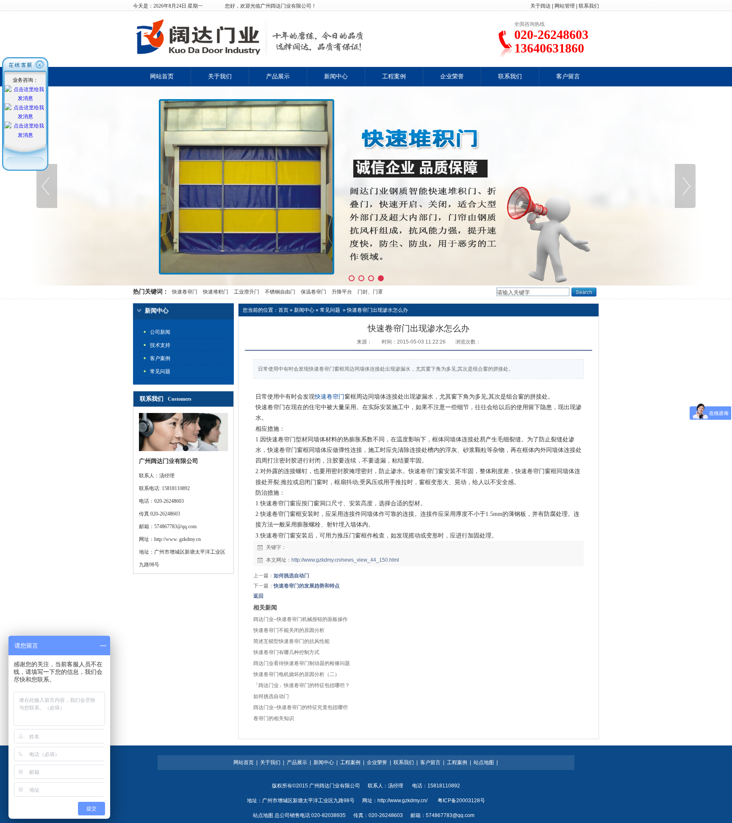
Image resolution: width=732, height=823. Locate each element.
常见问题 (330, 310)
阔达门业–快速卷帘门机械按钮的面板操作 (300, 619)
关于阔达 (540, 6)
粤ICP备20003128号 (461, 801)
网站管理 (565, 6)
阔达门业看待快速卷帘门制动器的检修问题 (301, 663)
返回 (258, 596)
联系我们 (589, 6)
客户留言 (568, 76)
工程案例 (394, 76)
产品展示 (278, 76)
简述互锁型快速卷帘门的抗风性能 (291, 641)
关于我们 (220, 76)
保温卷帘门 (313, 292)
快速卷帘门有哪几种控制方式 (286, 652)
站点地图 (484, 762)
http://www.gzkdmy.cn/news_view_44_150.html (345, 560)
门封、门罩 (370, 292)
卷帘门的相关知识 (273, 718)
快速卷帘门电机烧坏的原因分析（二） (296, 674)
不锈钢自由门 (280, 292)
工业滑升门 (246, 292)
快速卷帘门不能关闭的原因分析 (288, 630)
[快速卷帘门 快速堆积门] (366, 185)
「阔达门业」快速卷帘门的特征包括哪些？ (301, 685)
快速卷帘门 (184, 292)
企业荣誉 (452, 76)
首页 (283, 310)
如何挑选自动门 (291, 576)
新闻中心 (336, 76)
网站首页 (162, 76)
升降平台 (342, 292)
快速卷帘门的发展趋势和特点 (307, 586)
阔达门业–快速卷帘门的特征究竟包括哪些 (300, 707)
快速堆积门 (215, 292)
